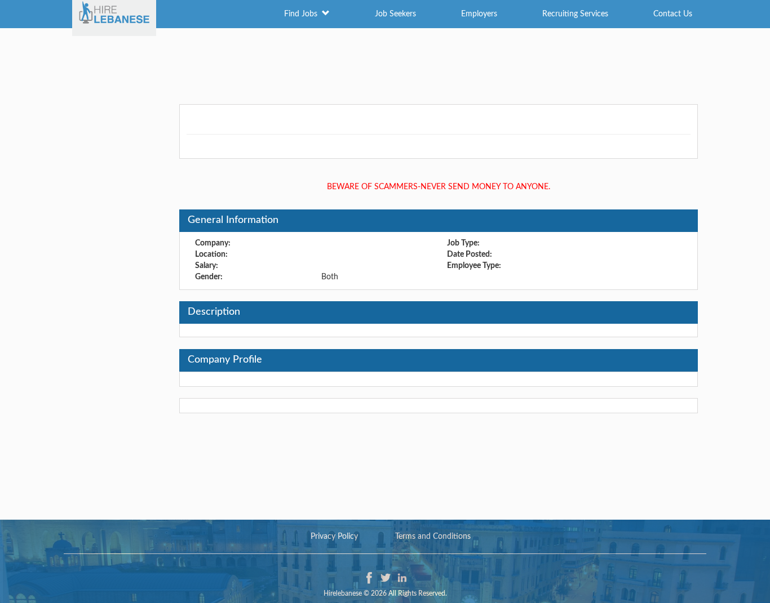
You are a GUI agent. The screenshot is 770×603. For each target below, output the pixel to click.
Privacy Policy (334, 537)
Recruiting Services (575, 14)
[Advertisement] (385, 65)
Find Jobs (303, 14)
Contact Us (672, 14)
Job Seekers (395, 14)
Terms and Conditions (433, 537)
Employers (479, 14)
